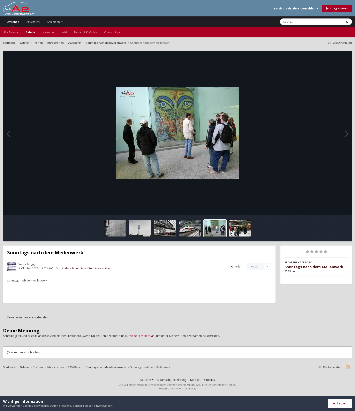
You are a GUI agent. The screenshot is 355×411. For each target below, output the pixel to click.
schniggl (29, 264)
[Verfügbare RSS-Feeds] (347, 367)
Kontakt (195, 380)
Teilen (237, 266)
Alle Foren (10, 32)
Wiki (64, 32)
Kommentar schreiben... (26, 352)
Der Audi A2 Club (84, 32)
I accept (341, 403)
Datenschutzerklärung (171, 380)
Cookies (209, 380)
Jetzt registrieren (337, 8)
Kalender (48, 32)
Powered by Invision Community (177, 388)
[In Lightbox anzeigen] (177, 133)
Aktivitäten (33, 22)
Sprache (146, 380)
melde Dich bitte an (141, 336)
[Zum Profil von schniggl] (11, 266)
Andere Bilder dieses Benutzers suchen (86, 268)
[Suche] (347, 21)
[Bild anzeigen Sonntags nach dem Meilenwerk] (115, 228)
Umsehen (13, 22)
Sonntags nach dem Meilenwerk (314, 266)
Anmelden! (54, 22)
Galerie (30, 32)
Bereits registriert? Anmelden (295, 8)
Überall (333, 21)
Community (111, 32)
